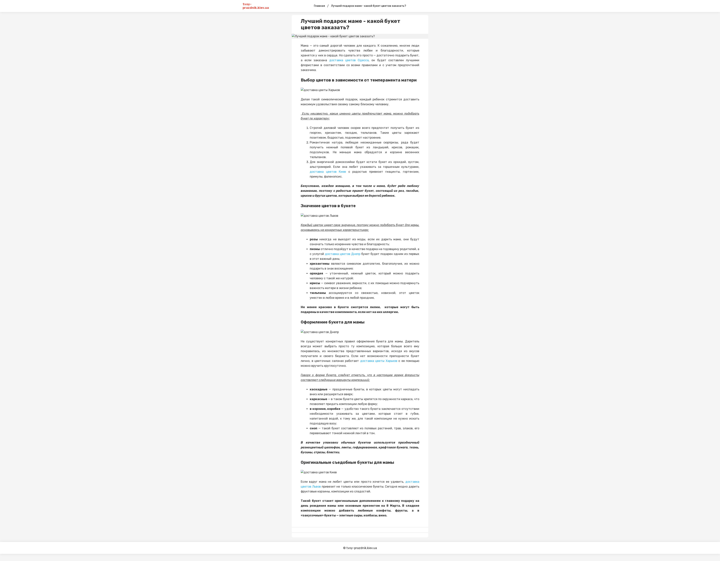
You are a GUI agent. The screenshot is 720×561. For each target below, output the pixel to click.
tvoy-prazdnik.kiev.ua (256, 6)
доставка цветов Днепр (342, 254)
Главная (319, 5)
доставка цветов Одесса (349, 60)
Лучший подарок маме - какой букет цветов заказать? (368, 5)
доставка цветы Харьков (378, 361)
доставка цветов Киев (328, 171)
